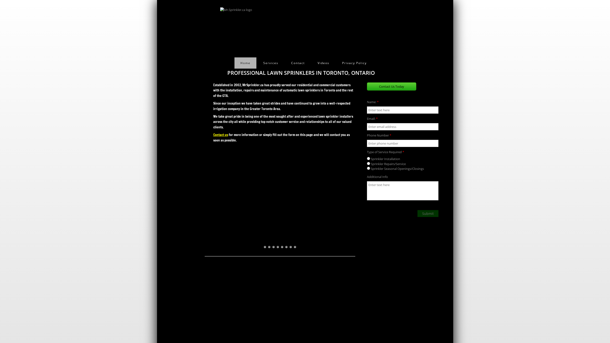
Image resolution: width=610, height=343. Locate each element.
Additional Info (377, 177)
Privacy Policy (354, 63)
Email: (372, 118)
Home (245, 63)
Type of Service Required (385, 152)
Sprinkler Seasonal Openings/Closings (397, 168)
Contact (298, 63)
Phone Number (379, 135)
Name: (373, 102)
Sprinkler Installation (385, 159)
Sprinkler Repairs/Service (388, 164)
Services (270, 63)
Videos (323, 63)
